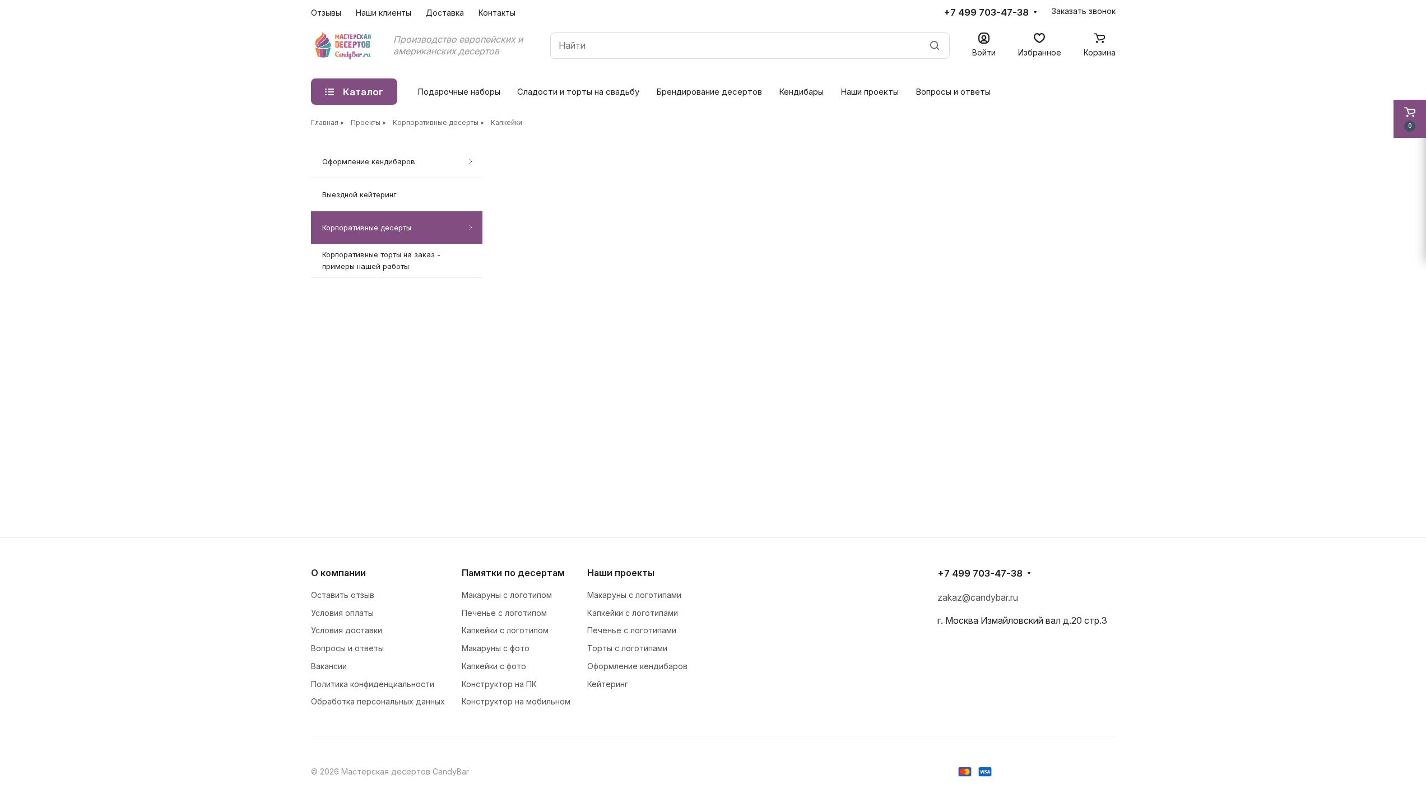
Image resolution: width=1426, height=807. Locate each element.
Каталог (363, 92)
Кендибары (801, 91)
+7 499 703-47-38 (986, 12)
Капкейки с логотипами (632, 613)
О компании (338, 572)
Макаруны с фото (495, 648)
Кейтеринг (607, 684)
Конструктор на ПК (499, 684)
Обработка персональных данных (378, 701)
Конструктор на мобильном (516, 701)
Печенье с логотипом (504, 613)
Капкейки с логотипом (505, 630)
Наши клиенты (383, 12)
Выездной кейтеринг (359, 194)
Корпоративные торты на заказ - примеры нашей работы (381, 260)
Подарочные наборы (458, 91)
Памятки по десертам (513, 572)
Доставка (445, 12)
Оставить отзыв (342, 595)
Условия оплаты (342, 613)
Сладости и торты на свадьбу (578, 91)
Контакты (497, 12)
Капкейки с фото (494, 666)
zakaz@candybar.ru (977, 597)
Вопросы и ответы (953, 91)
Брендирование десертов (709, 91)
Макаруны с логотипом (507, 595)
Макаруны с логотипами (634, 595)
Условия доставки (346, 630)
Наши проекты (869, 91)
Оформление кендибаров (368, 161)
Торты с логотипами (627, 648)
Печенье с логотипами (631, 630)
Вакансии (329, 666)
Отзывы (326, 12)
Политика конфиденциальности (372, 684)
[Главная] (344, 45)
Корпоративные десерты (366, 227)
